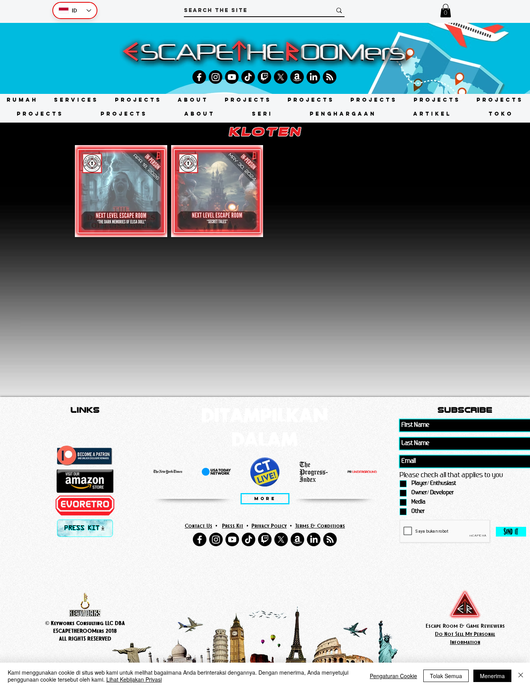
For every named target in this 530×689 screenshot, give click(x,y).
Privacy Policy (269, 525)
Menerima (492, 676)
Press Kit (232, 525)
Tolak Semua (446, 676)
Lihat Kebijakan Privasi (134, 679)
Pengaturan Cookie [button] (393, 676)
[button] (445, 10)
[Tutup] (520, 676)
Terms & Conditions (320, 525)
